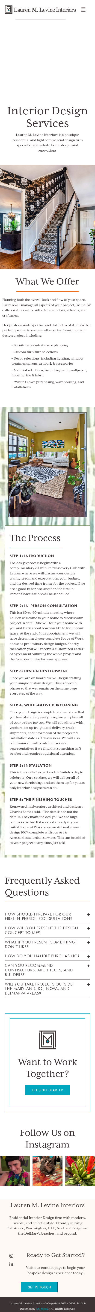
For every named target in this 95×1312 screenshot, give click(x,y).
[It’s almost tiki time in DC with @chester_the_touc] (15, 1171)
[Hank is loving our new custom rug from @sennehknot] (48, 1171)
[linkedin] (14, 1264)
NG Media (42, 1308)
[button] (47, 916)
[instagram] (14, 1256)
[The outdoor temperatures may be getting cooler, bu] (80, 1171)
